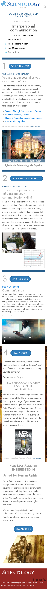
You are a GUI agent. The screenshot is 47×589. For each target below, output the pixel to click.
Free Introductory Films (15, 121)
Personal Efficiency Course (17, 114)
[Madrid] (23, 2)
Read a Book (13, 52)
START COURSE (19, 279)
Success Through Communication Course (23, 111)
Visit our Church (14, 39)
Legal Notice (30, 585)
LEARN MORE (22, 529)
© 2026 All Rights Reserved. (20, 582)
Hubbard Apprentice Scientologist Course (23, 118)
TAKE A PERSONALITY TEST (25, 178)
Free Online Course (16, 48)
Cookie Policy (10, 585)
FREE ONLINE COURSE (10, 287)
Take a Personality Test (17, 43)
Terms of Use (20, 585)
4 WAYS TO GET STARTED (24, 35)
